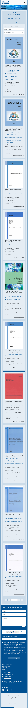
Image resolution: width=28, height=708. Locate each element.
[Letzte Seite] (22, 600)
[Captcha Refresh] (21, 632)
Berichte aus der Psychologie (12, 82)
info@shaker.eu (7, 676)
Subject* (5, 611)
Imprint (14, 697)
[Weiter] (19, 600)
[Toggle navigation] (24, 2)
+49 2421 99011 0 (8, 672)
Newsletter (14, 699)
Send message (14, 658)
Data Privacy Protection (14, 695)
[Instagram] (12, 690)
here (19, 653)
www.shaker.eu (7, 678)
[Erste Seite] (6, 600)
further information (19, 94)
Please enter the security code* (9, 636)
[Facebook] (7, 690)
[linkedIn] (3, 690)
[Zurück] (8, 600)
